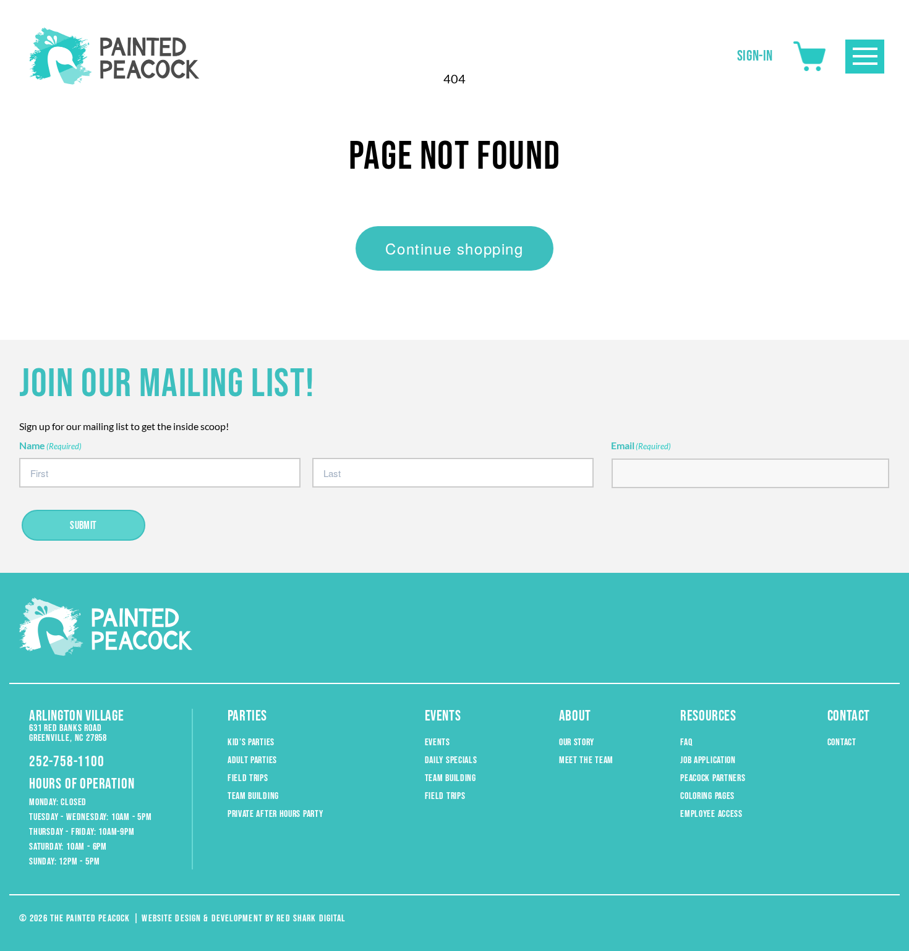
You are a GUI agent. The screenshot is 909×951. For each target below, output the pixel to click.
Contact (841, 742)
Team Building (253, 796)
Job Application (708, 760)
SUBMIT (83, 525)
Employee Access (711, 814)
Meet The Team (586, 760)
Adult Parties (252, 760)
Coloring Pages (707, 796)
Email (641, 445)
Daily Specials (451, 760)
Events (437, 742)
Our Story (576, 742)
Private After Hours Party (275, 814)
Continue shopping (454, 248)
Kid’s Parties (251, 742)
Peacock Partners (712, 778)
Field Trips (248, 778)
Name (50, 445)
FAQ (686, 742)
